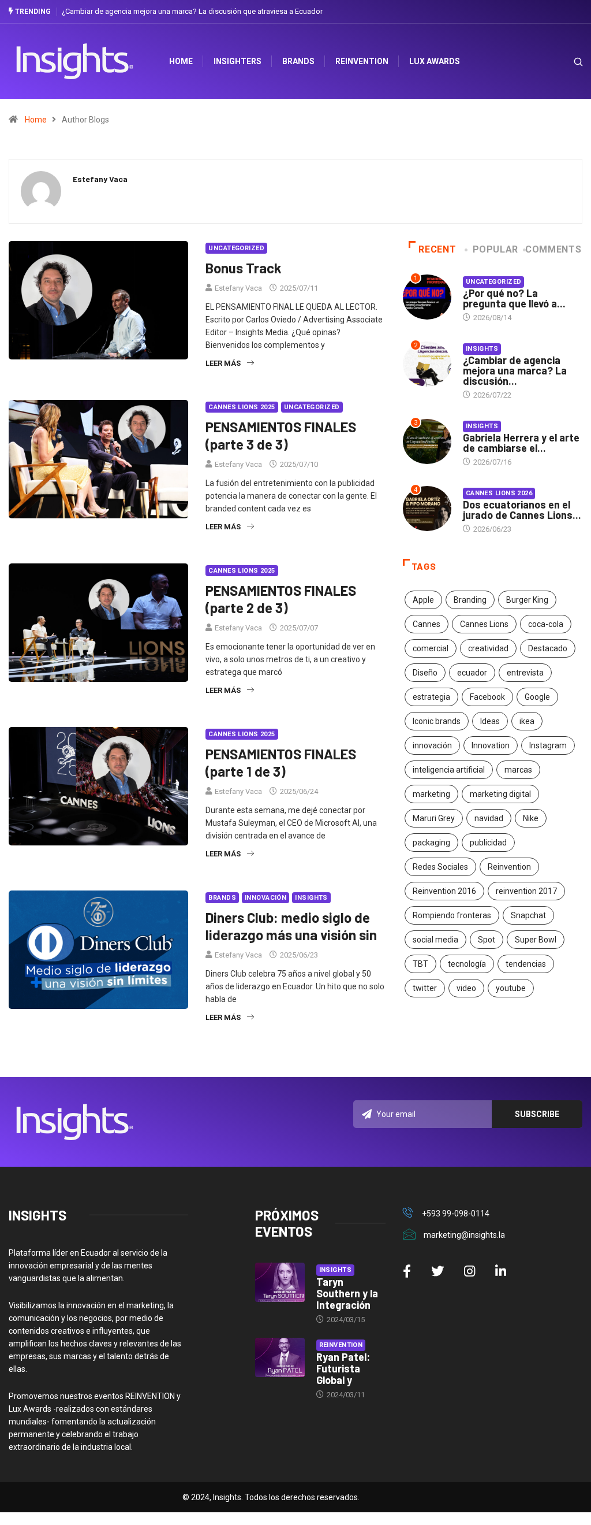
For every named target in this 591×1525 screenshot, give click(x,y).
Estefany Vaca (238, 288)
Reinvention (361, 61)
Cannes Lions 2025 (241, 407)
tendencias (526, 964)
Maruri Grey (434, 818)
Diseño (425, 672)
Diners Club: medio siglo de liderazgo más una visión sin (291, 926)
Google (537, 697)
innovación (432, 745)
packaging (431, 842)
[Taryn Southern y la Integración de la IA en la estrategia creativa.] (280, 1283)
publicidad (488, 842)
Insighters (237, 61)
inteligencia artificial (449, 769)
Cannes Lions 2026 (499, 493)
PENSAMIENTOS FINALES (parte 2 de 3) (280, 599)
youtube (511, 988)
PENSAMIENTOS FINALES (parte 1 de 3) (280, 762)
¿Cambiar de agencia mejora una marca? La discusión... (515, 370)
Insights (311, 897)
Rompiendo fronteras (452, 915)
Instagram (548, 745)
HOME (181, 61)
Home (36, 119)
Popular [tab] (495, 249)
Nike (530, 818)
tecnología (467, 964)
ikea (526, 721)
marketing (431, 794)
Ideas (490, 721)
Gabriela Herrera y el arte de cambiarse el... (521, 442)
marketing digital (500, 794)
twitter (425, 988)
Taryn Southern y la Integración (347, 1293)
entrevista (525, 672)
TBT (420, 964)
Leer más (223, 363)
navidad (488, 818)
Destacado (547, 648)
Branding (470, 599)
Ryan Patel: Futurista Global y (343, 1368)
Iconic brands (437, 721)
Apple (423, 599)
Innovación (265, 897)
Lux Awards (434, 61)
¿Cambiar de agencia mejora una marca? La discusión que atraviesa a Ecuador (192, 11)
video (466, 988)
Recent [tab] (437, 249)
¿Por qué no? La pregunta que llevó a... (514, 298)
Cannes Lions (484, 624)
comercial (430, 648)
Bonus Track (243, 267)
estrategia (431, 697)
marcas (518, 769)
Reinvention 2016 (444, 891)
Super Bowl (535, 939)
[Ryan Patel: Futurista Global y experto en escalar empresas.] (280, 1358)
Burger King (527, 599)
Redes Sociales (440, 866)
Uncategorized (236, 248)
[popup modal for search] (563, 61)
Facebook (487, 697)
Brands (298, 61)
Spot (486, 939)
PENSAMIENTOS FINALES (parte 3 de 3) (280, 435)
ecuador (472, 672)
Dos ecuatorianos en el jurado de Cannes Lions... (522, 509)
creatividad (488, 648)
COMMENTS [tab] (553, 249)
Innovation (491, 745)
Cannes (426, 624)
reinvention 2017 (526, 891)
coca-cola (545, 624)
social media (435, 939)
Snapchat (528, 915)
